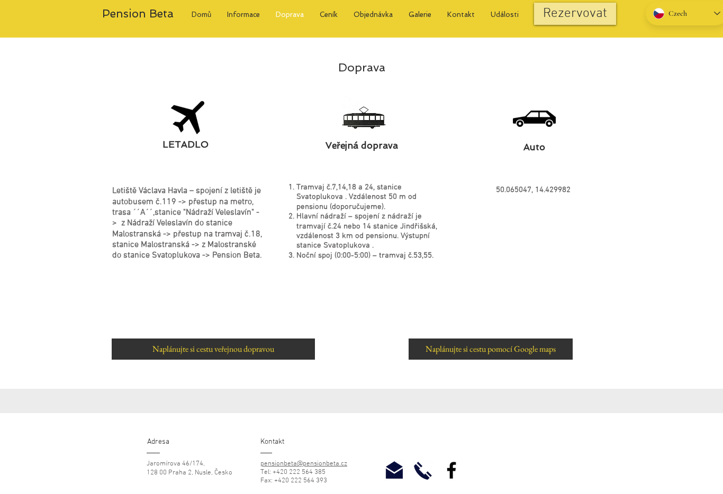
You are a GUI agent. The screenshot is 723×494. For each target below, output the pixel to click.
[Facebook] (451, 470)
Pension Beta (138, 13)
